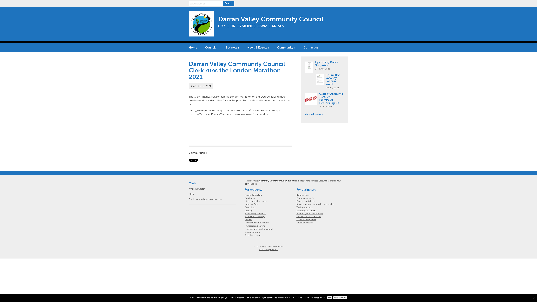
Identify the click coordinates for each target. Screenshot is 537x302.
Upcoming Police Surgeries (326, 63)
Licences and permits (306, 219)
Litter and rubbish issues (256, 201)
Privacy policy (340, 298)
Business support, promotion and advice (315, 204)
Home (193, 47)
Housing (249, 210)
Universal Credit (252, 204)
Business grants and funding (309, 213)
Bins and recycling (253, 195)
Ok (329, 298)
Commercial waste (305, 198)
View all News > (198, 152)
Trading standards (304, 207)
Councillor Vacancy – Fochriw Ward (333, 79)
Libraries (248, 219)
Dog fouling (250, 198)
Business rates (302, 195)
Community (285, 47)
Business (231, 47)
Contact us (311, 47)
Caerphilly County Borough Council (276, 180)
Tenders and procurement (308, 216)
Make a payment (252, 232)
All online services (253, 235)
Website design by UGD (268, 249)
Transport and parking (255, 226)
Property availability (305, 201)
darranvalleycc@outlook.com (208, 199)
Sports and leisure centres (257, 222)
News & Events (257, 47)
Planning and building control (259, 229)
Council (210, 47)
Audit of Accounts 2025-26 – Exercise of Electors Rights (331, 98)
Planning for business (306, 210)
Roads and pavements (255, 213)
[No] (533, 298)
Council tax (250, 207)
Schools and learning (255, 216)
